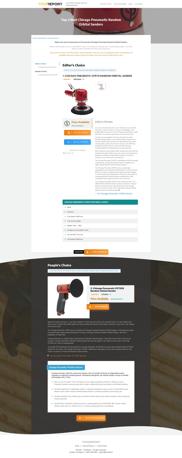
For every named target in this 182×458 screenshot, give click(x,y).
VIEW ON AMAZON (99, 252)
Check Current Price (77, 125)
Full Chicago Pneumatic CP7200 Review (68, 356)
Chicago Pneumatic (53, 38)
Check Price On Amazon (94, 418)
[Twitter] (67, 153)
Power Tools (106, 4)
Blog (131, 4)
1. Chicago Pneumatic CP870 (47, 67)
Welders (138, 4)
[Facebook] (64, 153)
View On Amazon (80, 133)
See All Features (80, 142)
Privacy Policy (102, 446)
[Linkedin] (69, 153)
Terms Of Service (88, 446)
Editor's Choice (40, 64)
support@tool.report (106, 452)
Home (77, 446)
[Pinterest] (72, 153)
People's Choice (41, 71)
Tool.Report (87, 450)
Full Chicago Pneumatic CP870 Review (114, 193)
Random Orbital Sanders (40, 38)
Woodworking (120, 4)
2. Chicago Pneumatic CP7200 (47, 75)
